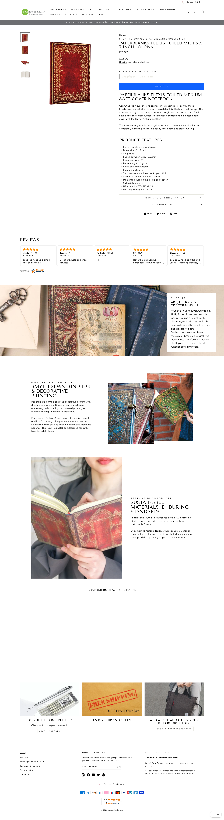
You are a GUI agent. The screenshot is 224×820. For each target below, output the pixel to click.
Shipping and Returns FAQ (32, 761)
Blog (74, 14)
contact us (25, 774)
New (91, 9)
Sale (102, 14)
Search (23, 753)
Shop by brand (146, 9)
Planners (77, 9)
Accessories (122, 9)
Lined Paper (128, 76)
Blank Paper (146, 76)
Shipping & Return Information (161, 198)
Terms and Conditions (30, 766)
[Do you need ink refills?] (49, 699)
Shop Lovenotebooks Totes (174, 729)
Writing (103, 9)
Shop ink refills (49, 731)
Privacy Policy (26, 770)
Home (122, 35)
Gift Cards (58, 14)
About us (88, 14)
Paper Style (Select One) (137, 71)
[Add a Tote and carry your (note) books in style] (174, 699)
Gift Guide (168, 9)
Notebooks (58, 9)
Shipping (123, 62)
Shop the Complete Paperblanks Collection (152, 39)
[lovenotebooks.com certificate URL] (112, 271)
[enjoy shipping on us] (112, 699)
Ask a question (161, 204)
